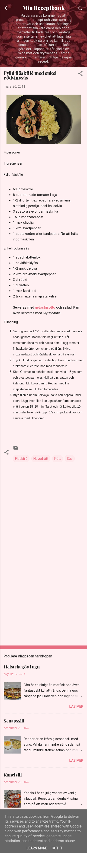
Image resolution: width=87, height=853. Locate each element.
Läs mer (76, 706)
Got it (57, 848)
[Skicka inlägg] (16, 449)
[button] (80, 74)
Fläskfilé (21, 459)
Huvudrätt (40, 459)
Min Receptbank (44, 7)
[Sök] (80, 9)
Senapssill (14, 721)
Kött (57, 459)
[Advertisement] (43, 605)
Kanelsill (13, 775)
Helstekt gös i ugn (22, 667)
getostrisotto (45, 307)
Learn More (37, 848)
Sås (70, 459)
